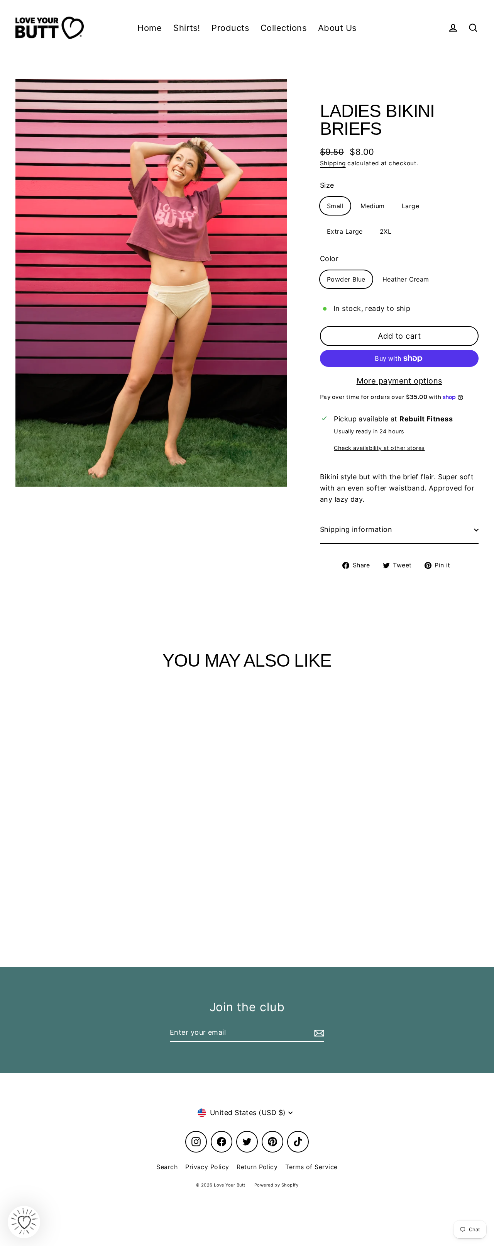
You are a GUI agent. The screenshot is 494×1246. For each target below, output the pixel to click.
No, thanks (247, 699)
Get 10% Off (247, 673)
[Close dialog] (324, 529)
